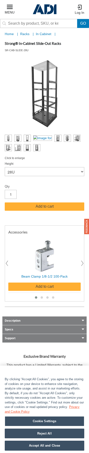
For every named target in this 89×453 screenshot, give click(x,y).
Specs (9, 329)
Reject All (44, 433)
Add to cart (45, 206)
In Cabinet (44, 34)
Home (9, 34)
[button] (36, 297)
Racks (25, 34)
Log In (79, 12)
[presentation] (7, 263)
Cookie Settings (44, 421)
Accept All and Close (44, 445)
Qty (7, 186)
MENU (9, 12)
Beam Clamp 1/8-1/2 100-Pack (44, 276)
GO (83, 23)
